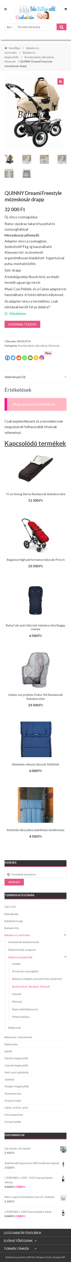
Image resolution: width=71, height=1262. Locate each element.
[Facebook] (7, 357)
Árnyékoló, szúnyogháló (25, 971)
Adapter (16, 963)
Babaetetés (12, 928)
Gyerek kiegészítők (16, 1065)
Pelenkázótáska (21, 1016)
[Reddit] (18, 357)
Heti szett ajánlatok (17, 1072)
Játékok (9, 1079)
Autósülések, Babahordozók (23, 942)
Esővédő (16, 994)
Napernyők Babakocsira (25, 1009)
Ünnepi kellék (13, 1121)
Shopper (40, 1257)
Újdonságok (15, 1135)
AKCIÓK (10, 906)
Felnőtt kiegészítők (16, 1058)
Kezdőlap (14, 48)
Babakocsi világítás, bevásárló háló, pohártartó (37, 978)
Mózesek (17, 1001)
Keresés (14, 882)
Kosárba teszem (22, 324)
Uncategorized (14, 1114)
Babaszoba (11, 1044)
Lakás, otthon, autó (16, 1107)
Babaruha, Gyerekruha (18, 1037)
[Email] (30, 357)
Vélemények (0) (15, 377)
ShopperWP (59, 1257)
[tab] (36, 377)
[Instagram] (41, 357)
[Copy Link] (36, 357)
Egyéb (8, 1051)
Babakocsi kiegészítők (20, 957)
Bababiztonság (14, 921)
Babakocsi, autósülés (17, 935)
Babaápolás (12, 914)
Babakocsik (14, 1027)
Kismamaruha (13, 1093)
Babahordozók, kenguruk (22, 949)
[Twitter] (13, 357)
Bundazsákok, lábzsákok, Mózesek (39, 345)
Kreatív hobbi (13, 1100)
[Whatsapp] (24, 357)
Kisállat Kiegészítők (17, 1086)
